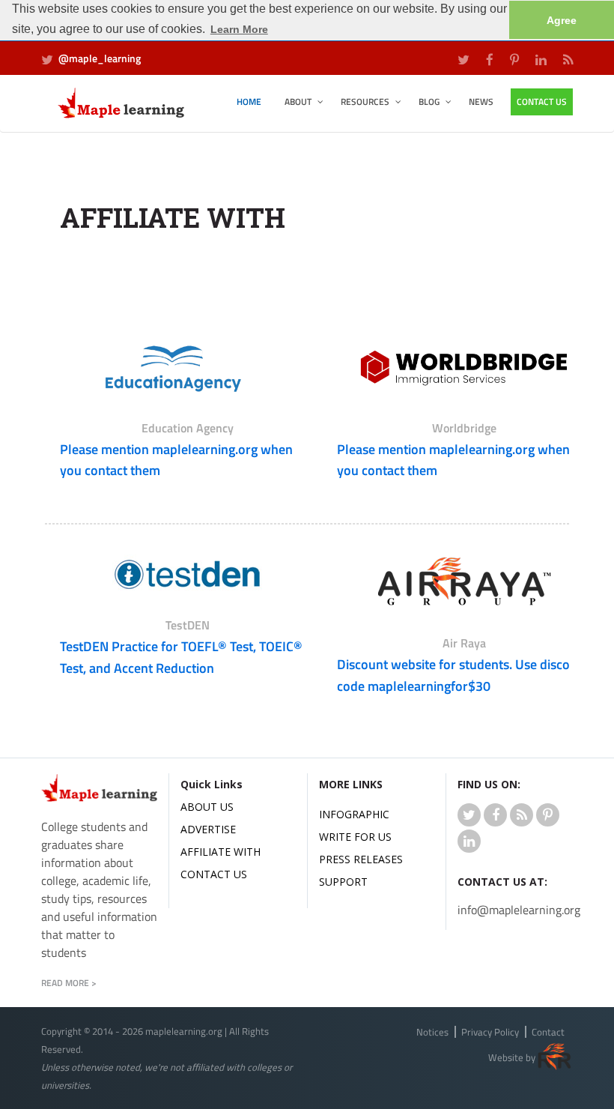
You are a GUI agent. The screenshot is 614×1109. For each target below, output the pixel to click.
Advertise (208, 829)
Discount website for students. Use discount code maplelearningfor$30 (463, 675)
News (481, 101)
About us (207, 807)
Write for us (355, 837)
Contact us (213, 874)
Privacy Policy (490, 1032)
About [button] (298, 101)
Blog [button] (429, 101)
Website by (511, 1058)
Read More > (69, 983)
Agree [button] (562, 20)
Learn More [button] (239, 29)
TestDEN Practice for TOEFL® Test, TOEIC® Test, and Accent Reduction (181, 657)
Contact (548, 1032)
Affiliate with (220, 851)
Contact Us (542, 101)
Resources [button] (365, 101)
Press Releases (361, 859)
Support (343, 881)
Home (249, 101)
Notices (432, 1032)
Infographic (354, 814)
